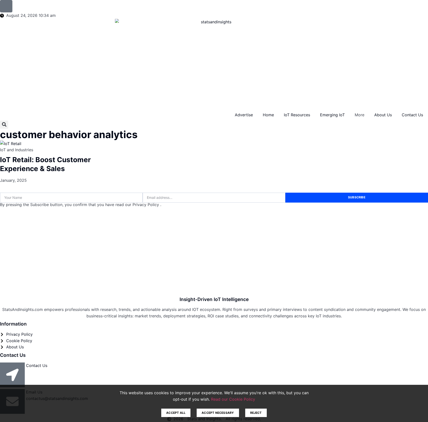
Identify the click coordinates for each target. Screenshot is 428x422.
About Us (383, 114)
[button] (4, 125)
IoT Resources (297, 114)
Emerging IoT (332, 114)
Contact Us (412, 114)
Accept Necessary (218, 413)
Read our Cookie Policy (233, 399)
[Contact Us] (12, 374)
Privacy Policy (146, 204)
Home (268, 114)
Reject (256, 413)
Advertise (244, 114)
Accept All (176, 413)
